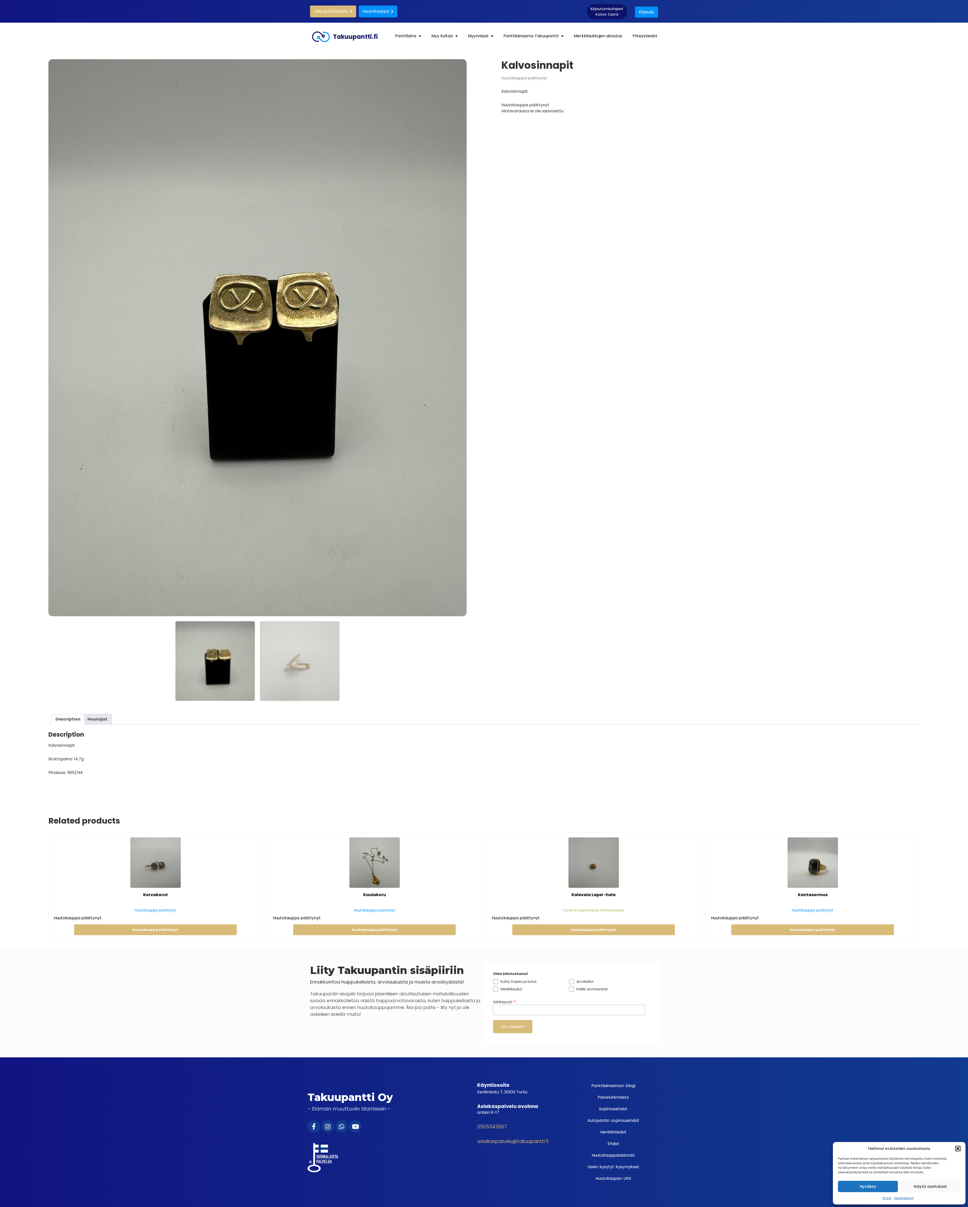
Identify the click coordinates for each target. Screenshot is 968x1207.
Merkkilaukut (511, 989)
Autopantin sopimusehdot (613, 1120)
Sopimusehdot (613, 1109)
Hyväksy (868, 1186)
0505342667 (492, 1126)
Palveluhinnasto (613, 1097)
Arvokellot (585, 981)
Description (67, 719)
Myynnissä (478, 36)
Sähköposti (504, 1001)
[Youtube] (355, 1126)
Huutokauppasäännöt (613, 1155)
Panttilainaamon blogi (613, 1086)
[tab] (68, 719)
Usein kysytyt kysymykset (613, 1167)
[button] (957, 1148)
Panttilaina (405, 36)
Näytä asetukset (930, 1186)
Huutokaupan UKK (613, 1178)
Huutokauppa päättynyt (155, 929)
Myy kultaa (442, 36)
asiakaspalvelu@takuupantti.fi (513, 1141)
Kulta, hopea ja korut (519, 981)
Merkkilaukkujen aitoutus (598, 36)
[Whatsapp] (341, 1126)
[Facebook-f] (314, 1126)
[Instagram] (327, 1126)
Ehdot (887, 1198)
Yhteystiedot (644, 36)
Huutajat (97, 719)
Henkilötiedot (904, 1198)
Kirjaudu (646, 12)
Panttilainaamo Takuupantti (531, 36)
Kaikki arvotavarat (592, 989)
